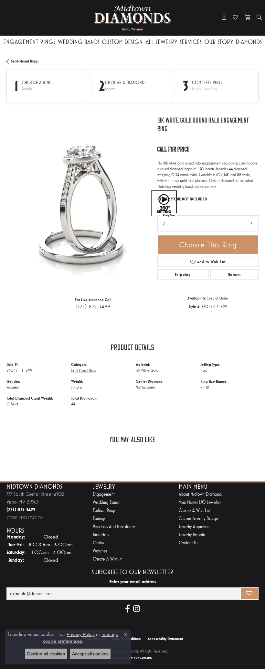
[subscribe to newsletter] (249, 593)
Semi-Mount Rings (24, 61)
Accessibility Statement (165, 639)
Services (191, 42)
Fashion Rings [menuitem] (104, 510)
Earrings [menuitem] (99, 518)
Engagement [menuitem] (103, 494)
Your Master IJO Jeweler (200, 502)
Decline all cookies (46, 653)
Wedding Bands (79, 42)
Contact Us (188, 543)
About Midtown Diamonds (200, 494)
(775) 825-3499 (93, 306)
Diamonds (249, 42)
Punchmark (143, 658)
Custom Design (122, 42)
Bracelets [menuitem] (101, 535)
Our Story (218, 42)
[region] (78, 203)
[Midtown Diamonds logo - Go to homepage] (132, 18)
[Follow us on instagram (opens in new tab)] (136, 609)
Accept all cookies (90, 653)
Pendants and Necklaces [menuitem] (114, 526)
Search (27, 89)
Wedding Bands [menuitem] (106, 502)
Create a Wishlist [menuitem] (107, 559)
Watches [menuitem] (100, 551)
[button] (224, 18)
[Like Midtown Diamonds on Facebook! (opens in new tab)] (127, 609)
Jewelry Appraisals (194, 526)
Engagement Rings (29, 42)
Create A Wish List (194, 510)
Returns (234, 274)
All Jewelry (161, 42)
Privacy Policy (81, 634)
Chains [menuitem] (98, 543)
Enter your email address (132, 581)
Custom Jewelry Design (198, 518)
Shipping (183, 274)
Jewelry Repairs (192, 535)
